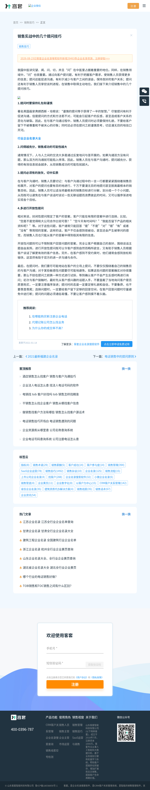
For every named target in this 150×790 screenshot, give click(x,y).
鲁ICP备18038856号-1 (46, 785)
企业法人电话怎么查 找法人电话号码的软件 (50, 385)
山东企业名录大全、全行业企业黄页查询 (49, 558)
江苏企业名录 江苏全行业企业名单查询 (48, 521)
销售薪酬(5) (58, 465)
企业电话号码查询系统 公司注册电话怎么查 (50, 439)
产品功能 (51, 717)
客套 (66, 785)
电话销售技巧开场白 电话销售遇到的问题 (49, 421)
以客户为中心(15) (86, 483)
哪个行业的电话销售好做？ (40, 576)
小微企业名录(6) (103, 477)
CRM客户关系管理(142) (113, 483)
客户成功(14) (75, 465)
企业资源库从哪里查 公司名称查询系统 (47, 430)
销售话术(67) (102, 489)
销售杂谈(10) (74, 471)
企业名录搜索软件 (81, 785)
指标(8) (25, 465)
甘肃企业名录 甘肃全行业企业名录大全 (48, 531)
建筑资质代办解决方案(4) (59, 489)
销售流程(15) (112, 471)
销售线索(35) (84, 489)
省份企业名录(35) (31, 489)
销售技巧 (29, 22)
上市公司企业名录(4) (33, 477)
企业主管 (64, 737)
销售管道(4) (28, 483)
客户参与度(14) (95, 465)
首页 (15, 22)
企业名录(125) (93, 471)
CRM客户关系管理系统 (105, 785)
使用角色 (65, 717)
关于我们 (91, 717)
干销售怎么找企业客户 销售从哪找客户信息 (50, 403)
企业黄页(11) (45, 483)
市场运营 (64, 744)
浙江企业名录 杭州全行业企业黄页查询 (48, 549)
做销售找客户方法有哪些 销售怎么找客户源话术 (53, 412)
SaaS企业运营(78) (31, 471)
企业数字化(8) (65, 483)
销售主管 (64, 731)
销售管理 (77, 725)
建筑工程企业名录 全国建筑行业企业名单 (49, 540)
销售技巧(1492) (54, 471)
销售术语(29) (40, 465)
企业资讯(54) (28, 495)
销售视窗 (78, 717)
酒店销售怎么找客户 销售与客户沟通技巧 (49, 376)
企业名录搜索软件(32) (78, 477)
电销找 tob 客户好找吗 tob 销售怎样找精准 (50, 394)
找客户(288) (55, 477)
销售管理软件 (134, 785)
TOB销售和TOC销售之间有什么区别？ (48, 585)
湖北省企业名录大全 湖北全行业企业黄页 (49, 567)
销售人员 (64, 725)
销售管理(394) (116, 465)
